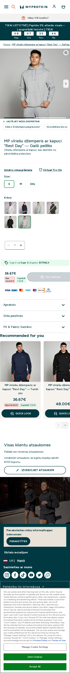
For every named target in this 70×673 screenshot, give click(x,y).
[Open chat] (47, 575)
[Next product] (65, 425)
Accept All (34, 666)
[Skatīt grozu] (63, 7)
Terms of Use (59, 640)
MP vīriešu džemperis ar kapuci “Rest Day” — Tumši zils (20, 389)
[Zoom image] (66, 52)
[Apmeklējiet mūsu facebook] (15, 575)
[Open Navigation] (6, 7)
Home (6, 44)
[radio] (9, 184)
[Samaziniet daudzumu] (8, 245)
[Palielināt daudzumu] (21, 245)
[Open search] (13, 6)
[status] (14, 245)
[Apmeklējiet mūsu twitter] (39, 575)
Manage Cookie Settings (35, 647)
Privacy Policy (40, 640)
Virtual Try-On (52, 170)
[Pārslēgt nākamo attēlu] (66, 84)
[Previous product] (58, 425)
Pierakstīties (18, 541)
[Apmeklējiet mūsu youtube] (31, 575)
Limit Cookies (35, 657)
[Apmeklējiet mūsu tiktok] (23, 575)
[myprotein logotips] (33, 7)
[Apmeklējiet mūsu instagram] (6, 575)
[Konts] (54, 6)
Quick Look (23, 413)
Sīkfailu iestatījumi (16, 552)
